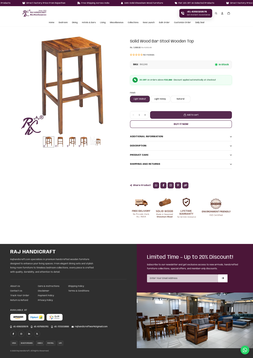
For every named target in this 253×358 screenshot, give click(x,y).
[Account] (222, 13)
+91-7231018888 (61, 327)
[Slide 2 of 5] (60, 142)
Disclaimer (43, 291)
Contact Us (16, 291)
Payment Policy (46, 295)
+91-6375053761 (41, 327)
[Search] (216, 13)
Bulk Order (164, 23)
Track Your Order (19, 295)
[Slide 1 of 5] (48, 142)
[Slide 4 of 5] (83, 142)
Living (103, 23)
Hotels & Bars (89, 23)
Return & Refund (19, 300)
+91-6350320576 (20, 327)
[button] (136, 55)
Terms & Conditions (78, 291)
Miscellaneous (116, 23)
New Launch (149, 23)
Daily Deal (199, 23)
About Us (15, 286)
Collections (133, 23)
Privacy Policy (45, 300)
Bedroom (63, 23)
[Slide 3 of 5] (72, 142)
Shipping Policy (76, 286)
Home (51, 23)
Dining (75, 23)
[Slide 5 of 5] (95, 142)
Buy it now (181, 124)
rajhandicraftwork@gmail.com (91, 327)
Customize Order (182, 23)
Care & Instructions (48, 286)
